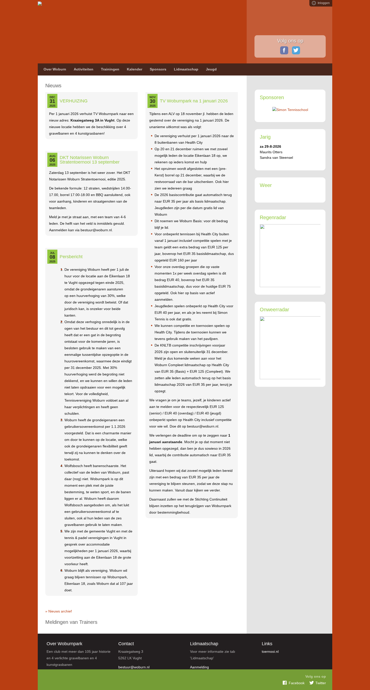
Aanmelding (199, 667)
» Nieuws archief (58, 611)
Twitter (296, 50)
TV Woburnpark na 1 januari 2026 (194, 101)
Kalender (134, 69)
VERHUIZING (74, 101)
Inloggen (324, 3)
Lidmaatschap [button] (186, 69)
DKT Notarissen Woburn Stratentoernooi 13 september (90, 159)
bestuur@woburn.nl (134, 667)
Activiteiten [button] (83, 69)
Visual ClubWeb (314, 3)
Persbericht (71, 256)
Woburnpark (88, 30)
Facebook (284, 50)
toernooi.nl (270, 651)
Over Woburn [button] (55, 69)
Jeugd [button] (211, 69)
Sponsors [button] (158, 69)
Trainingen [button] (110, 69)
